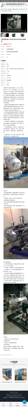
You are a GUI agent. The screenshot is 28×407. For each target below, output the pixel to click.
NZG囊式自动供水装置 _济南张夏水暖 (8, 382)
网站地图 (23, 397)
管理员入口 (18, 397)
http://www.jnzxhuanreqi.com (6, 354)
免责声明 (14, 397)
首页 (6, 9)
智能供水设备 (15, 9)
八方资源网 (10, 397)
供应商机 (9, 9)
